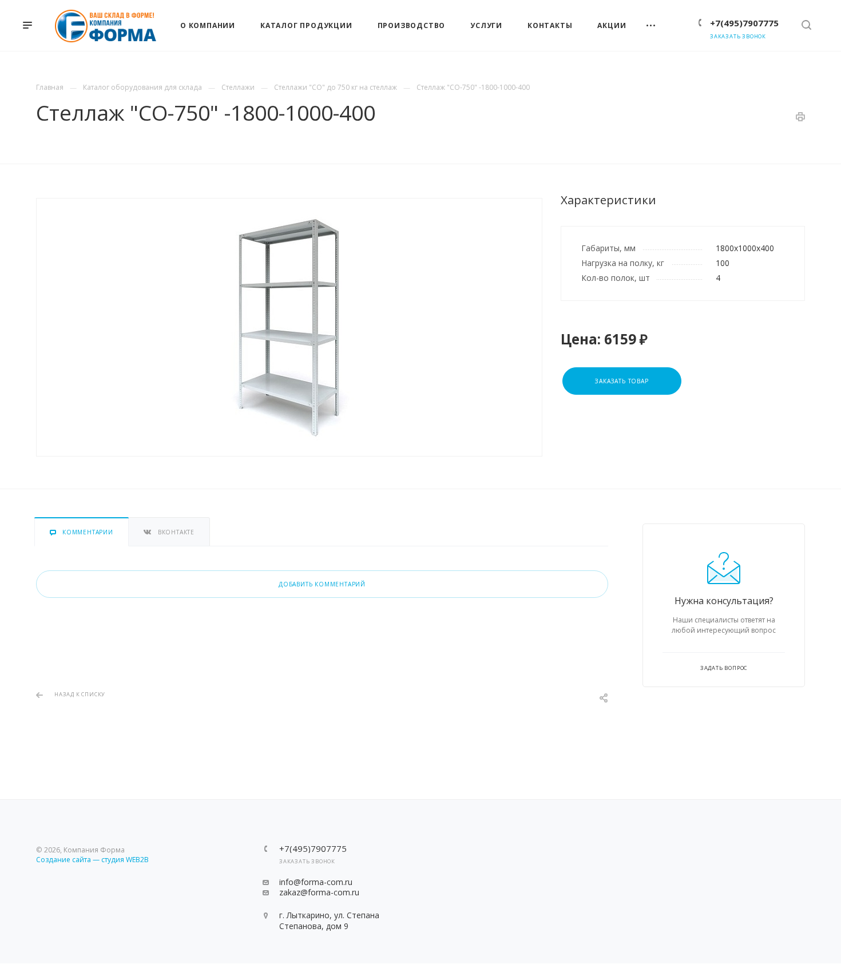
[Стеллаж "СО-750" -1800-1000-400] (289, 327)
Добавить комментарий (322, 584)
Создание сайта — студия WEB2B (92, 859)
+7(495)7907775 (744, 23)
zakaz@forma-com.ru (319, 892)
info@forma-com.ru (315, 881)
